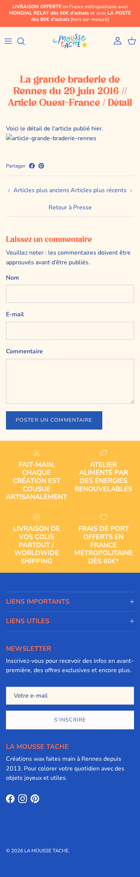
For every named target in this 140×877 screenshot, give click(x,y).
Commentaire (24, 351)
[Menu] (8, 41)
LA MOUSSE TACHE (46, 850)
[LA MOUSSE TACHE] (70, 41)
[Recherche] (24, 41)
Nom (12, 278)
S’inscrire (70, 719)
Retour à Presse (70, 207)
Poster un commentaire (54, 420)
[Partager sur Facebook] (32, 166)
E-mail (15, 314)
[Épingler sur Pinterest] (41, 166)
